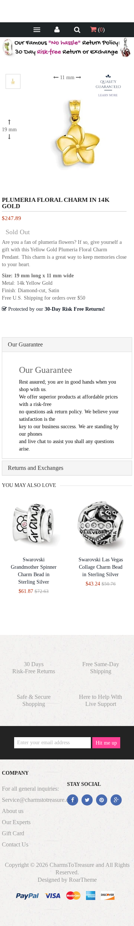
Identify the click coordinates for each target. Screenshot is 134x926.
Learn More (108, 95)
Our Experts (16, 822)
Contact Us (15, 844)
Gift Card (13, 833)
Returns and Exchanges (35, 468)
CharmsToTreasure (72, 865)
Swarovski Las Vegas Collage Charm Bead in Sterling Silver (101, 567)
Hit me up (106, 743)
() (100, 29)
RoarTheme (83, 880)
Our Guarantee (25, 344)
